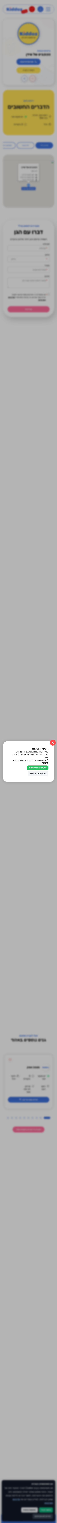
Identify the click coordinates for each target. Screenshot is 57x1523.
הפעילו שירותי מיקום (38, 768)
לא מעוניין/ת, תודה (38, 774)
